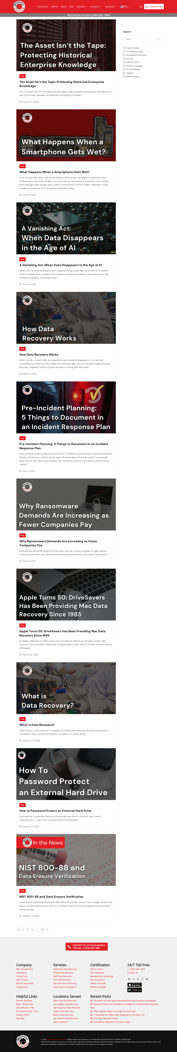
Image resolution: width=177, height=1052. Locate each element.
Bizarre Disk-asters (24, 983)
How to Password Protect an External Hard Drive (55, 811)
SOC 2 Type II (96, 969)
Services (81, 6)
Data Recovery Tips (25, 1007)
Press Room (21, 972)
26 (43, 929)
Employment (22, 987)
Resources (110, 6)
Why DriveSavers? (24, 969)
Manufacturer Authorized (101, 976)
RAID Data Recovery (62, 976)
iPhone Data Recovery (63, 972)
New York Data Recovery (64, 1000)
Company (94, 6)
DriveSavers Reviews (137, 55)
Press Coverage (134, 65)
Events (130, 58)
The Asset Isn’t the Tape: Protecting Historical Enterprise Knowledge (124, 1000)
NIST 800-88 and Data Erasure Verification (51, 897)
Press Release (133, 69)
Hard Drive (43, 6)
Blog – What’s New (24, 1004)
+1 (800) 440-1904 (136, 969)
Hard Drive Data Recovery (65, 969)
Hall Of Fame (133, 62)
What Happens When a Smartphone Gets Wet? (54, 172)
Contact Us (132, 972)
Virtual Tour (21, 976)
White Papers (133, 76)
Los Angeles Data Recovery (66, 1004)
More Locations (60, 1022)
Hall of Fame (22, 980)
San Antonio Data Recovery (66, 1018)
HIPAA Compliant (98, 983)
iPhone (54, 6)
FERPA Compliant (98, 987)
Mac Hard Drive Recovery (65, 983)
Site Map (20, 1018)
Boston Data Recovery (63, 1015)
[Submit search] (158, 39)
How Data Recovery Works (38, 355)
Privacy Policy (22, 1015)
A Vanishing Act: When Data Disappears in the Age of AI (60, 265)
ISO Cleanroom (97, 972)
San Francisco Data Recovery (66, 1007)
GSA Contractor (97, 980)
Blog (22, 76)
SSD (71, 6)
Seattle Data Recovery (63, 1011)
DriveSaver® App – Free (27, 1011)
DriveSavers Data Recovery (55, 1039)
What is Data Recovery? (37, 725)
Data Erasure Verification (64, 987)
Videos (130, 73)
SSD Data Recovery (62, 980)
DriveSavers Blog (135, 51)
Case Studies (133, 48)
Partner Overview (24, 1000)
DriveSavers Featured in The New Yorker (111, 1022)
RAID (63, 6)
